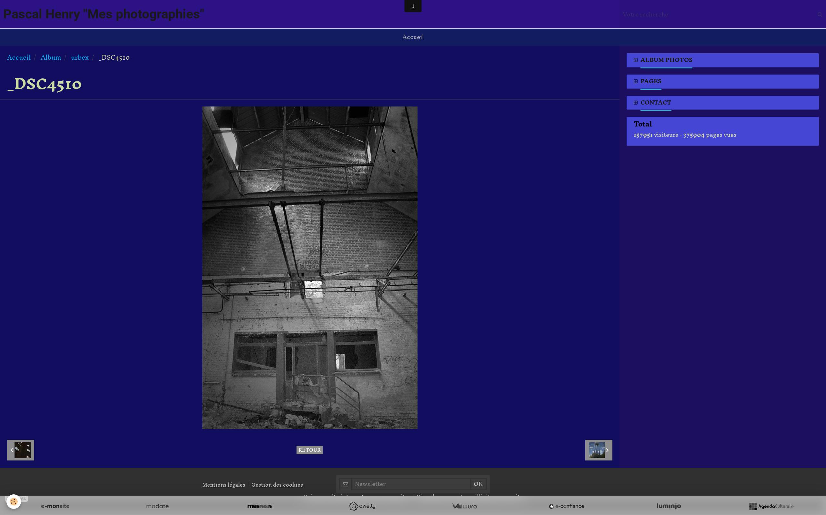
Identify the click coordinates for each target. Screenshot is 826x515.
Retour (309, 450)
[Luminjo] (669, 506)
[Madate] (157, 506)
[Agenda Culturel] (771, 506)
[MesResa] (260, 506)
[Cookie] (13, 501)
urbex (80, 57)
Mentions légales (223, 485)
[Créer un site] (55, 506)
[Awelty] (362, 506)
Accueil (413, 37)
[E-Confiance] (566, 506)
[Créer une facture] (464, 506)
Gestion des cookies (277, 485)
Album (51, 57)
